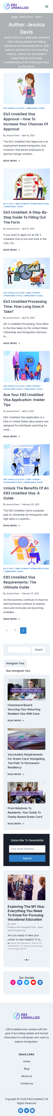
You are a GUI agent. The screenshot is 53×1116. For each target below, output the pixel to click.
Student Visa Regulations (20, 943)
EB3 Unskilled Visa (13, 108)
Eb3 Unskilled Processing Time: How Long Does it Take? (25, 306)
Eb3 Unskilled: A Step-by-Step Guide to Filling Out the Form (25, 217)
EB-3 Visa (8, 204)
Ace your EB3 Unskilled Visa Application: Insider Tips (24, 400)
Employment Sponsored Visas (32, 204)
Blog (26, 1068)
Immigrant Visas (35, 108)
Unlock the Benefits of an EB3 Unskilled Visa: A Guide (26, 493)
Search (39, 649)
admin (13, 924)
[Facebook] (20, 1110)
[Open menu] (47, 6)
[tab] (15, 663)
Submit (27, 858)
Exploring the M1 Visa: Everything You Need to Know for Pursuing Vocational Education (26, 913)
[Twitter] (26, 1110)
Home (26, 1061)
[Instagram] (32, 1110)
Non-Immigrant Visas (26, 927)
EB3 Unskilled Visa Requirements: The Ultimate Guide (19, 582)
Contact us (26, 1083)
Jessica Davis (12, 135)
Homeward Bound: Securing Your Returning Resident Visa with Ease (24, 709)
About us (26, 1076)
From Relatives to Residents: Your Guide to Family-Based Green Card (25, 812)
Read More (11, 161)
